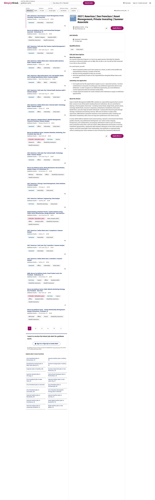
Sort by (27, 8)
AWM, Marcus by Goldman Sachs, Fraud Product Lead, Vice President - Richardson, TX (44, 274)
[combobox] (35, 3)
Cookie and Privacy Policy (35, 349)
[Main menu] (150, 3)
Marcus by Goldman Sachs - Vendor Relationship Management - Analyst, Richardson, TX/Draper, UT (46, 310)
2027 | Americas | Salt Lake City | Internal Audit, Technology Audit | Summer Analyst (45, 153)
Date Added (74, 8)
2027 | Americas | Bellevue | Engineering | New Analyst (43, 198)
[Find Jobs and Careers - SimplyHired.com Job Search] (11, 3)
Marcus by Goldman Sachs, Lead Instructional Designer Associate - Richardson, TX (43, 31)
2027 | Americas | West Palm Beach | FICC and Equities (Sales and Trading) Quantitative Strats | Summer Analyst (45, 76)
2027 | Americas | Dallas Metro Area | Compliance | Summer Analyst (45, 231)
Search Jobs (89, 3)
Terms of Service (56, 347)
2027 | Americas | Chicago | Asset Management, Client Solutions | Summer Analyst (46, 184)
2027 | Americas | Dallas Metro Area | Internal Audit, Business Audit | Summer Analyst (45, 61)
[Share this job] (106, 28)
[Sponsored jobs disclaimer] (128, 11)
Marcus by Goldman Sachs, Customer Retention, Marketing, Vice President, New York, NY (46, 133)
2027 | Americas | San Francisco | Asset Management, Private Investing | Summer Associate (45, 16)
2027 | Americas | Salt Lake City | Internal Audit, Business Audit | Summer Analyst (46, 91)
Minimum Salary (64, 8)
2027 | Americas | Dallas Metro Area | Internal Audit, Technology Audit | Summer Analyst (46, 105)
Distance (41, 8)
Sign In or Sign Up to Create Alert (47, 344)
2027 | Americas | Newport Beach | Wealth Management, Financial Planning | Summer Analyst (44, 120)
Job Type (50, 8)
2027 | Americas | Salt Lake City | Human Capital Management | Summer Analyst (46, 47)
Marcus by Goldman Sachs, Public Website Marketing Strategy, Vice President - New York (46, 290)
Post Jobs (128, 3)
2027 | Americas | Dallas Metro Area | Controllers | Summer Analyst (44, 259)
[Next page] (61, 328)
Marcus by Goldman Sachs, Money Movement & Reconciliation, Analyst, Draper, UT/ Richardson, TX (46, 168)
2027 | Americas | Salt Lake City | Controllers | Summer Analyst (45, 245)
